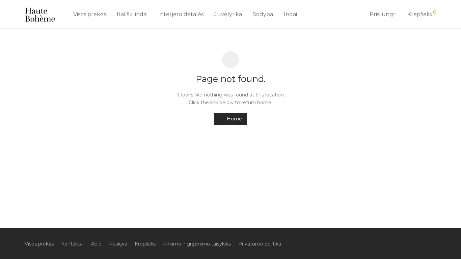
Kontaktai (72, 244)
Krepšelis (145, 244)
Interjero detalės (181, 14)
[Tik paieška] (356, 14)
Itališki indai (132, 14)
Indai (290, 14)
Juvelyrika (228, 14)
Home (233, 119)
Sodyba (263, 14)
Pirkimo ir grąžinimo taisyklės (197, 244)
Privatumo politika (259, 244)
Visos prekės (89, 14)
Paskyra (118, 244)
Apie (96, 244)
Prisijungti (383, 14)
